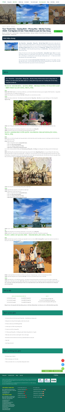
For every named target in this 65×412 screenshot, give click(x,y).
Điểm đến (15, 2)
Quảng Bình (13, 26)
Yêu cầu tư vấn (57, 370)
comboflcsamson (5, 404)
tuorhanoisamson (5, 407)
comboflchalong (11, 404)
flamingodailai (5, 406)
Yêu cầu (58, 31)
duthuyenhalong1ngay (6, 409)
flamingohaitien (12, 405)
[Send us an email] (55, 375)
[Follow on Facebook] (54, 375)
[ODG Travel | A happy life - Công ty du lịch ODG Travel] (4, 2)
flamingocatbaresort (6, 405)
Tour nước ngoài (34, 2)
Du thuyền (27, 2)
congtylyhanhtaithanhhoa (7, 403)
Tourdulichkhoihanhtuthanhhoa (8, 402)
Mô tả (6, 72)
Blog (48, 2)
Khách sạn (21, 2)
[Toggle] (60, 72)
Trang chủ (9, 2)
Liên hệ (57, 2)
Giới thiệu (53, 2)
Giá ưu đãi (7, 291)
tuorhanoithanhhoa (11, 406)
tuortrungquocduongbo (6, 408)
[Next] (62, 14)
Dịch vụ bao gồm (10, 313)
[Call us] (57, 375)
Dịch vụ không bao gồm (12, 351)
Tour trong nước (42, 2)
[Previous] (2, 14)
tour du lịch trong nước (18, 380)
